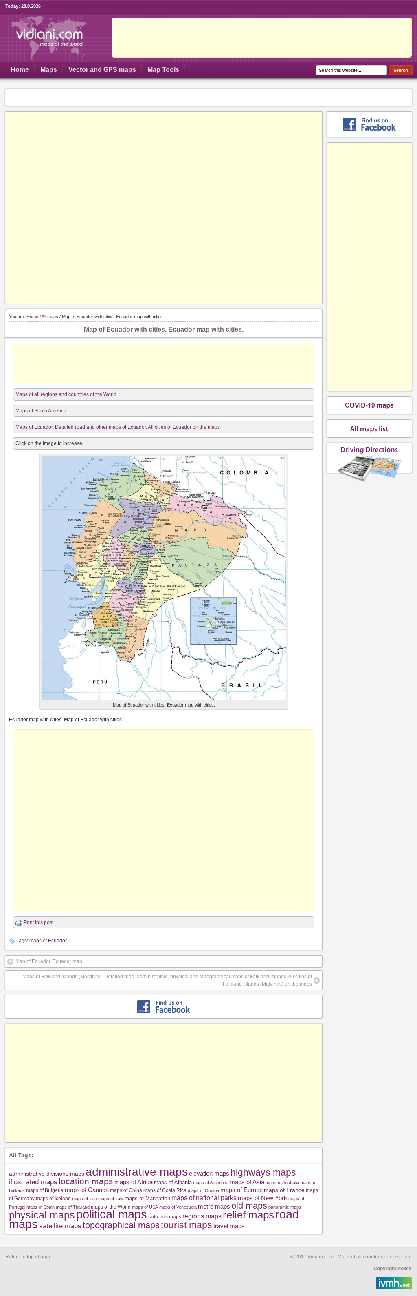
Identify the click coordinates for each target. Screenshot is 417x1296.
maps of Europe (241, 1190)
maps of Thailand (73, 1207)
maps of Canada (87, 1190)
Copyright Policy (392, 1269)
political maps (111, 1214)
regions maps (202, 1216)
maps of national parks (204, 1197)
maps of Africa (133, 1182)
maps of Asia (247, 1182)
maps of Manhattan (147, 1198)
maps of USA (145, 1207)
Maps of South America (40, 411)
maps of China (126, 1190)
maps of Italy (110, 1198)
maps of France (284, 1190)
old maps (249, 1206)
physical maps (42, 1215)
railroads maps (164, 1216)
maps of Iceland (53, 1198)
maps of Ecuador (48, 941)
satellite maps (60, 1226)
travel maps (229, 1226)
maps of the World (111, 1207)
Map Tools (163, 69)
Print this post (38, 922)
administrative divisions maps (46, 1173)
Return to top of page (28, 1257)
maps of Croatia (203, 1190)
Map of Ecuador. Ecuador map (48, 961)
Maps (48, 69)
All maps (50, 316)
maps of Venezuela (178, 1207)
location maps (86, 1181)
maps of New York (262, 1198)
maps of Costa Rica (165, 1190)
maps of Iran (84, 1198)
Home (20, 69)
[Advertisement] (262, 37)
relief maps (248, 1215)
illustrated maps (33, 1182)
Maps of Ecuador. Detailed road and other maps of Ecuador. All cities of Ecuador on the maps (117, 427)
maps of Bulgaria (45, 1190)
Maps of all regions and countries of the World (65, 394)
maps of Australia (282, 1182)
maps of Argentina (210, 1182)
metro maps (214, 1206)
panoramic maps (284, 1207)
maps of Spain (40, 1207)
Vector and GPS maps (102, 69)
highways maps (263, 1172)
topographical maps (121, 1225)
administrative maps (137, 1171)
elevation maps (209, 1173)
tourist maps (186, 1225)
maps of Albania (173, 1182)
